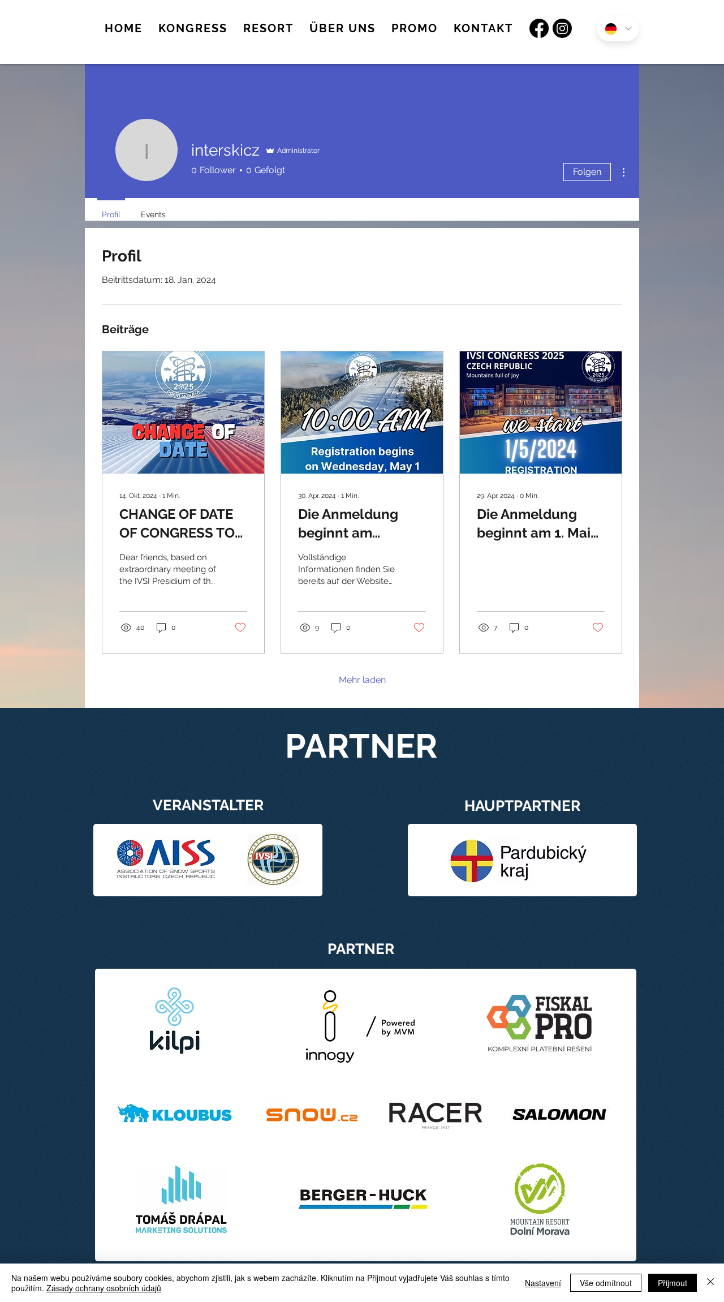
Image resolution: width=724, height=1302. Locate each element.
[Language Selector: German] (618, 28)
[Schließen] (710, 1283)
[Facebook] (539, 28)
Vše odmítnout (606, 1282)
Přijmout (672, 1282)
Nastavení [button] (543, 1282)
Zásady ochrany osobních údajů (103, 1288)
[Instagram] (562, 28)
